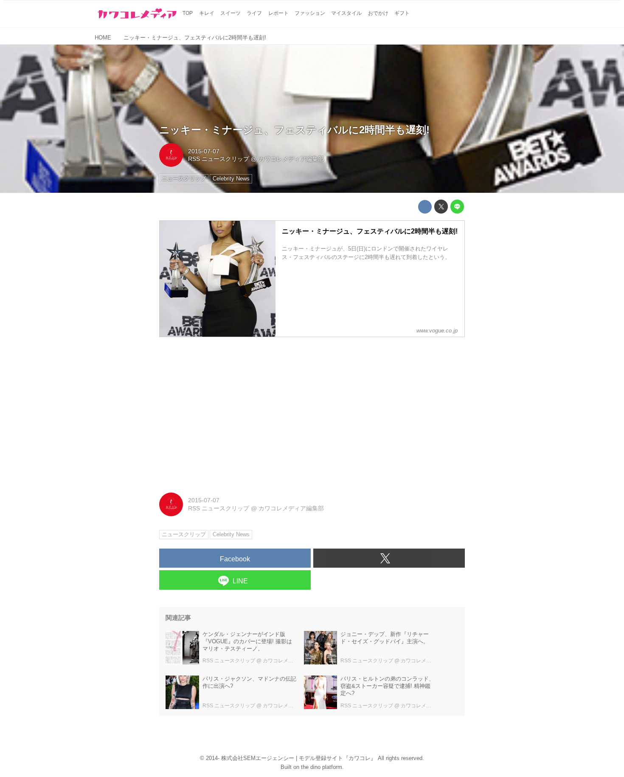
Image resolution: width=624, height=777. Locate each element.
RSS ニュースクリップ (218, 158)
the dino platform (321, 767)
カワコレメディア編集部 (291, 158)
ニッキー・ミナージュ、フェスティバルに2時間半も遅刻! (294, 129)
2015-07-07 (203, 151)
